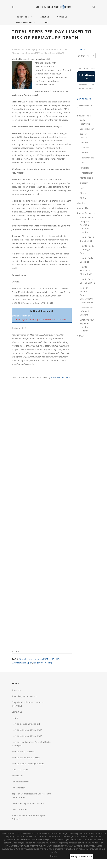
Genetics (84, 152)
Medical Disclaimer (20, 769)
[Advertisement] (42, 514)
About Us (45, 16)
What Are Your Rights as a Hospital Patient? (28, 817)
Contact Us (62, 16)
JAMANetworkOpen (22, 662)
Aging (34, 49)
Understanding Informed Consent (87, 311)
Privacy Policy (18, 787)
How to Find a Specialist (23, 751)
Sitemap (53, 856)
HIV (82, 162)
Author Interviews (47, 49)
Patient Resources (24, 22)
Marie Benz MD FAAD (54, 53)
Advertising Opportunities (24, 696)
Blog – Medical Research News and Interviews (28, 704)
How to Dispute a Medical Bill (26, 723)
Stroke (83, 192)
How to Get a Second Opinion (26, 757)
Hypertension (86, 172)
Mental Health (86, 177)
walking (49, 662)
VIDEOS (46, 22)
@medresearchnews (30, 659)
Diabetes (84, 147)
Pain (82, 187)
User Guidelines (19, 809)
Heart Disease (27, 53)
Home (15, 717)
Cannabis (84, 142)
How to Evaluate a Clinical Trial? (86, 270)
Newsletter (17, 775)
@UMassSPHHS (50, 659)
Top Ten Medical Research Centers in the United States (86, 295)
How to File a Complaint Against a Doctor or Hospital (86, 224)
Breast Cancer (87, 128)
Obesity (84, 182)
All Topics (84, 198)
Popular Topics (22, 16)
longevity (38, 662)
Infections (84, 167)
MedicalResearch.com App (87, 77)
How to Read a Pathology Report (87, 249)
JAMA (37, 53)
